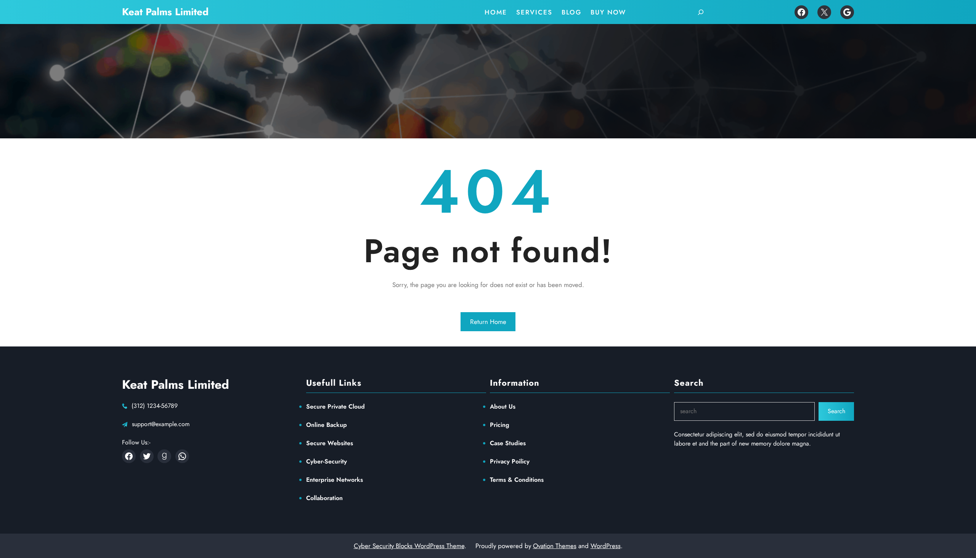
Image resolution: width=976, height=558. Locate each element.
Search (836, 411)
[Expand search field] (700, 12)
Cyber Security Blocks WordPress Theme (409, 545)
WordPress (606, 545)
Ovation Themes (554, 545)
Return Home (488, 321)
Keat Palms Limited (165, 12)
